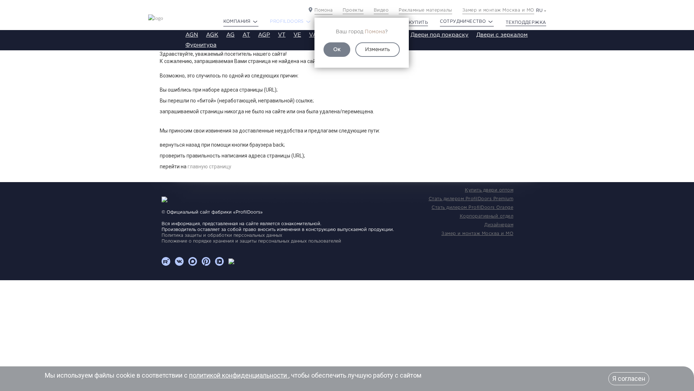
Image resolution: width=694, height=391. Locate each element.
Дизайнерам (498, 225)
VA (313, 35)
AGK (212, 35)
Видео (381, 10)
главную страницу (209, 166)
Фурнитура (201, 45)
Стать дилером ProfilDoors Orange (472, 208)
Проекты (353, 10)
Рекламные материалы (425, 10)
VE (297, 35)
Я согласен (628, 378)
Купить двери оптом (489, 190)
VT (282, 35)
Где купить (413, 23)
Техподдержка (526, 23)
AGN (191, 35)
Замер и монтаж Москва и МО (498, 10)
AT (246, 35)
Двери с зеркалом (502, 35)
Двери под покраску (439, 35)
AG (230, 35)
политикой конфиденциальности (238, 375)
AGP (264, 35)
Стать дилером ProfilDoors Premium (471, 199)
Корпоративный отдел (487, 216)
